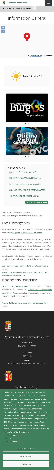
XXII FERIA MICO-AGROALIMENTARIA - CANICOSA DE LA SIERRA (24, 178)
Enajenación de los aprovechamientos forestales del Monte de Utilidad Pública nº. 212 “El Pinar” (27, 184)
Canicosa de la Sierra (17, 2)
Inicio (9, 9)
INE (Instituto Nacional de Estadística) (27, 232)
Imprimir (8, 438)
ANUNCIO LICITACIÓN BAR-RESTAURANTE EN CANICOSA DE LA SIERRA (27, 190)
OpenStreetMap (36, 56)
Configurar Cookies (26, 449)
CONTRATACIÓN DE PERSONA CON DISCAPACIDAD (23, 196)
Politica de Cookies (12, 441)
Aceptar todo (26, 464)
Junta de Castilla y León (17, 286)
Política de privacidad (13, 435)
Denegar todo (26, 457)
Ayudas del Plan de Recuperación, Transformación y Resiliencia (23, 172)
